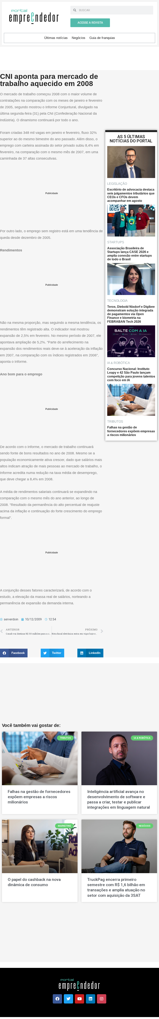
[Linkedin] (90, 999)
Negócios (78, 38)
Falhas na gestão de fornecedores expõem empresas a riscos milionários (39, 797)
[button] (14, 653)
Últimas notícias (56, 38)
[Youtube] (79, 999)
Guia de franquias (102, 38)
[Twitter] (68, 999)
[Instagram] (101, 999)
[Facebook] (57, 999)
